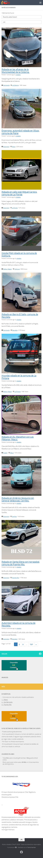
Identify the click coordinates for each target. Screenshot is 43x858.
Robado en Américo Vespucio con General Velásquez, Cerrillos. (18, 499)
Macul (12, 453)
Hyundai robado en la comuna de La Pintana (19, 377)
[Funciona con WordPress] (16, 847)
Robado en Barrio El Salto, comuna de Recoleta (20, 315)
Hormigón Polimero (8, 830)
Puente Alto (15, 578)
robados (18, 74)
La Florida (14, 208)
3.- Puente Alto (6, 705)
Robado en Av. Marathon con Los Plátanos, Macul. (18, 438)
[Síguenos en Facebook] (40, 654)
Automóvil (6, 146)
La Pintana (17, 391)
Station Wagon (7, 269)
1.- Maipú (5, 700)
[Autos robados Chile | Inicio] (7, 2)
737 (31, 644)
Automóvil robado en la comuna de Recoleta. (18, 624)
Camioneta (6, 85)
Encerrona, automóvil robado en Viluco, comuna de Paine (20, 132)
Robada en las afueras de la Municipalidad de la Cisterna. (15, 71)
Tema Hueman (31, 847)
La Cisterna (15, 85)
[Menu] (40, 2)
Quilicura (17, 269)
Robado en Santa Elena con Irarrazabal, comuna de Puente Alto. (21, 563)
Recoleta (14, 330)
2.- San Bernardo (7, 702)
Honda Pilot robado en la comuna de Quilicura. (19, 254)
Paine (13, 146)
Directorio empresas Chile (10, 797)
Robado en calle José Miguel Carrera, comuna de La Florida (19, 193)
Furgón (5, 453)
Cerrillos (14, 516)
